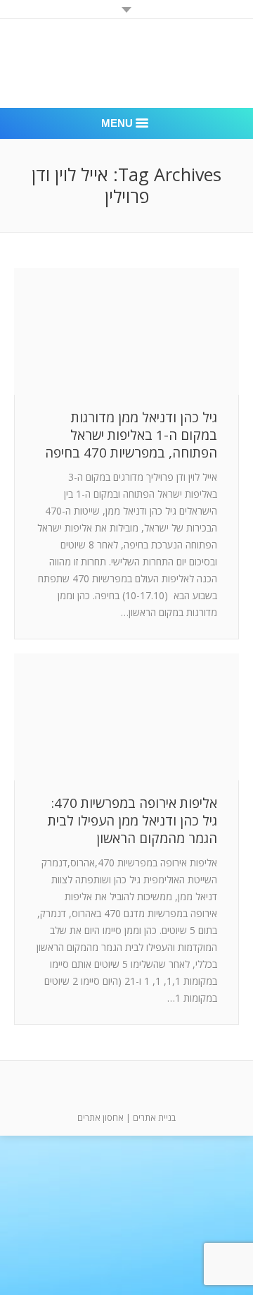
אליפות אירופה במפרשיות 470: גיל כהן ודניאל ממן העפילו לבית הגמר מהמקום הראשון (132, 820)
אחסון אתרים (100, 1118)
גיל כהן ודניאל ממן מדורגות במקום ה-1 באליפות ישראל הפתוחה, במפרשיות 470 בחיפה (131, 435)
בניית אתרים (154, 1118)
